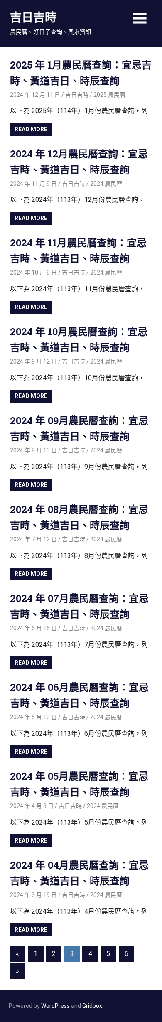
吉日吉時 (33, 17)
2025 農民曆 (109, 94)
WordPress (55, 1005)
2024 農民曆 (106, 183)
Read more (31, 129)
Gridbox (92, 1005)
